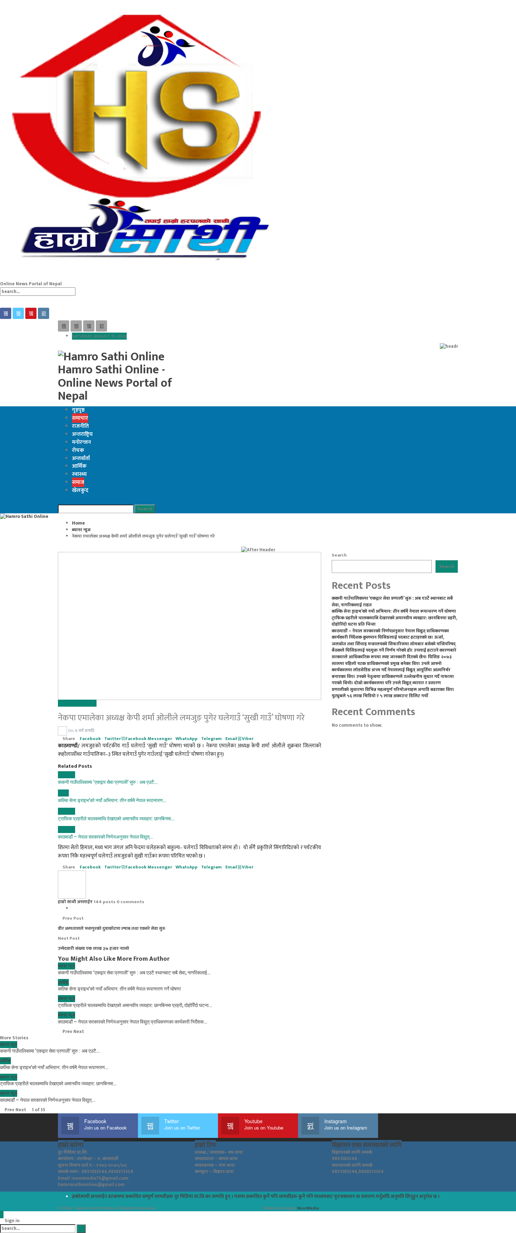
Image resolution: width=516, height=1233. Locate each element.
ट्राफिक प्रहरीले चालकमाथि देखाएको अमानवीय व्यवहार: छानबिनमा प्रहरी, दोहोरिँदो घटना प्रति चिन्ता (394, 621)
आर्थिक (79, 466)
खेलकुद (80, 490)
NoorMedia (308, 1208)
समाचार (80, 418)
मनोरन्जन (81, 442)
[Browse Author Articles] (63, 730)
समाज (78, 482)
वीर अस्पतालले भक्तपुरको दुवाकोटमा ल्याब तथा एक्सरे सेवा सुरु (111, 928)
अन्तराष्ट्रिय (82, 434)
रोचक (78, 450)
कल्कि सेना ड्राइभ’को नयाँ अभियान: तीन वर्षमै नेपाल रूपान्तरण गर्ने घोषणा (394, 611)
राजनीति (80, 426)
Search (339, 555)
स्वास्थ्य (79, 474)
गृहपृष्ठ (78, 410)
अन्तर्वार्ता (81, 458)
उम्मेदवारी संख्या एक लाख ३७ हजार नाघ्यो (93, 948)
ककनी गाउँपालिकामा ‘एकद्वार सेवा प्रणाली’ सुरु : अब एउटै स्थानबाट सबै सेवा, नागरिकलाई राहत (392, 601)
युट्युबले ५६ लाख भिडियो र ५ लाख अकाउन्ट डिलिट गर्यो (380, 696)
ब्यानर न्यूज (66, 703)
